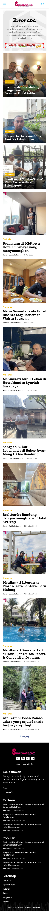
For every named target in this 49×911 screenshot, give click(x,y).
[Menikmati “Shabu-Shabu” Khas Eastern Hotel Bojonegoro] (24, 167)
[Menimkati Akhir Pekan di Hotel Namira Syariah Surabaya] (24, 349)
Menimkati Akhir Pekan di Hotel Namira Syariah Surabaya (24, 382)
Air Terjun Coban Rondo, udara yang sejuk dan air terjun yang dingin (23, 721)
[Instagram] (23, 758)
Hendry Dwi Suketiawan (12, 255)
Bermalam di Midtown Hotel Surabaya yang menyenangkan (21, 247)
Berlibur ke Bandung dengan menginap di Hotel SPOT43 (24, 518)
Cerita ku (7, 239)
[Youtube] (32, 758)
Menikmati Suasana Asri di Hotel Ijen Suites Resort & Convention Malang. (24, 654)
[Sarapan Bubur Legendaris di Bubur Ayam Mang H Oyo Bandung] (24, 416)
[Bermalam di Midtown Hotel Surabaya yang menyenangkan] (24, 213)
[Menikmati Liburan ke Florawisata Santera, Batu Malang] (24, 552)
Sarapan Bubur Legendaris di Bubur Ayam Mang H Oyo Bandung (24, 450)
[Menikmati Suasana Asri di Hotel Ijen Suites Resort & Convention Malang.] (24, 620)
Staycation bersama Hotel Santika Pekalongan (19, 815)
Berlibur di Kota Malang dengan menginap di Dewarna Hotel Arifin (23, 805)
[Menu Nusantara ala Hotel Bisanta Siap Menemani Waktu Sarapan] (24, 281)
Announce (9, 82)
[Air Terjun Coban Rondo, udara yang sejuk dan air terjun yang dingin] (24, 688)
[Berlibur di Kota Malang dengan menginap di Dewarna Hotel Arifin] (24, 75)
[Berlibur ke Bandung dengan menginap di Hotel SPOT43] (24, 484)
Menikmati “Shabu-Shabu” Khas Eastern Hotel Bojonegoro (22, 825)
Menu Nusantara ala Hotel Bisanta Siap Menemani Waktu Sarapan (24, 315)
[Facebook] (18, 758)
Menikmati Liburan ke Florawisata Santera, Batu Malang (24, 586)
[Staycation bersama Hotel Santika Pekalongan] (24, 121)
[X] (28, 758)
